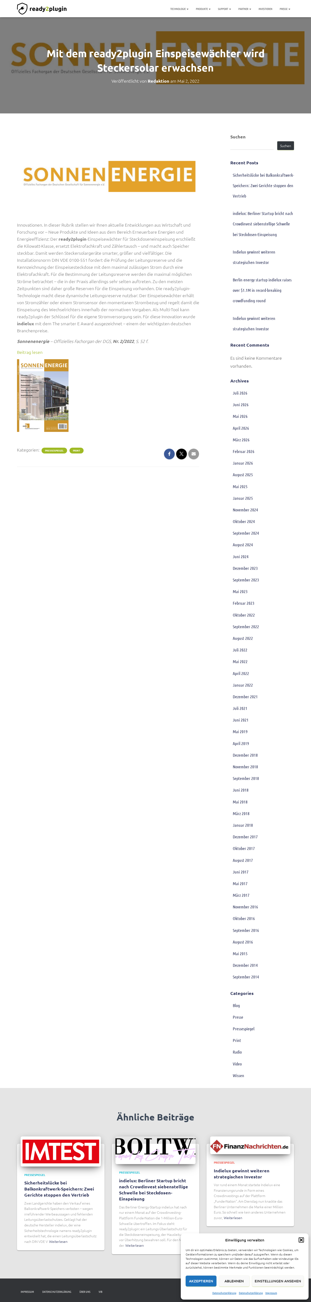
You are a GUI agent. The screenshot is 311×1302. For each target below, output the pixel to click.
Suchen (238, 136)
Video (237, 1063)
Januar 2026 (243, 463)
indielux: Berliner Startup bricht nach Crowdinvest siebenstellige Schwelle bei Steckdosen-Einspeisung (263, 224)
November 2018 (245, 766)
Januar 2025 (243, 498)
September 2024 (246, 533)
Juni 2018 (241, 790)
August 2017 (243, 860)
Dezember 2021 (245, 696)
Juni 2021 (241, 719)
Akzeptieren (201, 1280)
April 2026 (241, 428)
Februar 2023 (243, 603)
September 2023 (246, 579)
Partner (243, 9)
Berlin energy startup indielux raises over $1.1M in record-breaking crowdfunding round (262, 290)
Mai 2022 (240, 661)
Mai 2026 (240, 416)
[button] (301, 1240)
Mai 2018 (240, 801)
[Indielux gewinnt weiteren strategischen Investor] (250, 1144)
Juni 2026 (241, 404)
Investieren (265, 9)
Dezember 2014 (245, 965)
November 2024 (245, 509)
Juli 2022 (240, 649)
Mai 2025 (240, 486)
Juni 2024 (241, 556)
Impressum (271, 1293)
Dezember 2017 (245, 836)
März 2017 (241, 895)
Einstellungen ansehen (278, 1280)
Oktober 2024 (244, 521)
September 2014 (246, 976)
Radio (237, 1052)
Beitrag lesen (30, 352)
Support (223, 9)
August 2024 (243, 544)
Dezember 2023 (245, 568)
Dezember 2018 (245, 755)
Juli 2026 (240, 393)
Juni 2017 (241, 871)
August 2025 (243, 474)
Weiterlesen (58, 1241)
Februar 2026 (243, 451)
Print (76, 450)
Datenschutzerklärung (224, 1293)
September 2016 (246, 930)
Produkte (202, 9)
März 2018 (241, 813)
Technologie (178, 9)
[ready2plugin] (41, 9)
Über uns (84, 1292)
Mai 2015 (240, 953)
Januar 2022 (243, 685)
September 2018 (246, 778)
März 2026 (241, 439)
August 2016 (243, 942)
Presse (284, 9)
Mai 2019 (240, 731)
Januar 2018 (243, 825)
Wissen (238, 1075)
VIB (100, 1292)
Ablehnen (234, 1280)
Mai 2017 (240, 883)
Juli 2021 (240, 708)
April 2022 (241, 673)
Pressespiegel (54, 450)
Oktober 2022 (244, 615)
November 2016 (245, 906)
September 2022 (246, 626)
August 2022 (243, 638)
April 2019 (241, 743)
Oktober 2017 (244, 848)
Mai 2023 (240, 591)
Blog (236, 1005)
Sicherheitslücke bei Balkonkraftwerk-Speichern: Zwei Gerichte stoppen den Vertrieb (263, 185)
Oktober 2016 (244, 918)
